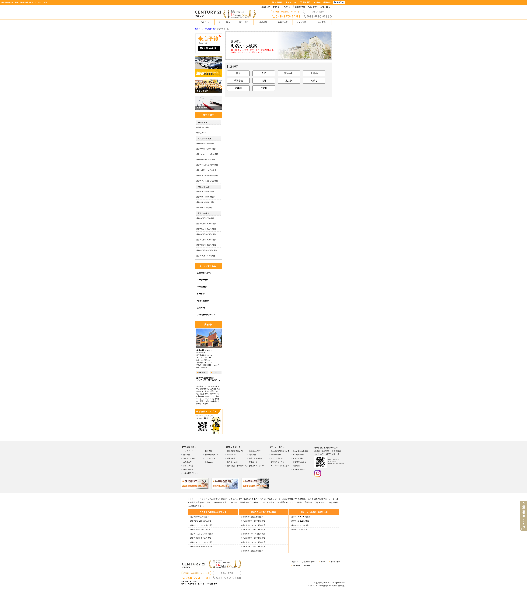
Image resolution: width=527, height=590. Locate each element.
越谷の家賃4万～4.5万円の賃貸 (253, 529)
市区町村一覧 (210, 29)
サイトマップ (210, 458)
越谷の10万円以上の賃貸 (205, 256)
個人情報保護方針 (211, 455)
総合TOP (295, 562)
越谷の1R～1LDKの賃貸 (205, 192)
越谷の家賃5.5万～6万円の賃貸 (253, 542)
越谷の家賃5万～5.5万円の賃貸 (253, 538)
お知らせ (201, 307)
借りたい (205, 22)
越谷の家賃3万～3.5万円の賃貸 (253, 521)
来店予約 (340, 2)
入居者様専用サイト (206, 314)
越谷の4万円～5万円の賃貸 (206, 224)
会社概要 (322, 22)
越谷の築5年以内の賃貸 (205, 143)
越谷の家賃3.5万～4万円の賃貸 (253, 525)
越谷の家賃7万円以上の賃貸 (252, 551)
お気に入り (292, 2)
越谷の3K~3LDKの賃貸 (300, 525)
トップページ (188, 451)
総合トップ (266, 7)
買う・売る (244, 22)
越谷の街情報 (300, 7)
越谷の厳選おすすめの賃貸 (206, 170)
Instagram (209, 462)
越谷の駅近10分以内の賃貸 (206, 149)
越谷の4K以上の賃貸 (204, 208)
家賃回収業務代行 (299, 469)
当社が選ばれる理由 (300, 451)
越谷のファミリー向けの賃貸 (207, 175)
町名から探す (232, 458)
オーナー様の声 (277, 458)
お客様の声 (283, 22)
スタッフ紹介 (302, 22)
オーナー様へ (224, 22)
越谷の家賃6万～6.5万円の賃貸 (253, 546)
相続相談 (263, 22)
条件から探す (232, 455)
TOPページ (199, 29)
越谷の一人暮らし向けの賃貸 (207, 165)
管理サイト (277, 7)
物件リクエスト (202, 133)
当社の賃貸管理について (280, 451)
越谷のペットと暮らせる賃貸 (207, 181)
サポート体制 (298, 458)
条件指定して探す (203, 127)
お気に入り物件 (255, 451)
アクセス (215, 372)
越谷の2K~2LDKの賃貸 (300, 521)
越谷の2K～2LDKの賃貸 (205, 197)
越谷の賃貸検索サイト (235, 451)
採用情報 (208, 451)
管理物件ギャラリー (278, 462)
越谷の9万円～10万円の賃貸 (206, 250)
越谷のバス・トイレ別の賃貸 (207, 154)
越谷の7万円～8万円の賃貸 (206, 240)
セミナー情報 (276, 455)
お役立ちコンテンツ (256, 466)
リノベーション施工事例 (280, 466)
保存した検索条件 (255, 458)
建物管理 (296, 466)
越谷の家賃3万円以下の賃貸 (252, 517)
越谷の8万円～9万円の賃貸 (206, 245)
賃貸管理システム (299, 462)
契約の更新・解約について (237, 466)
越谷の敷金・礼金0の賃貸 (205, 159)
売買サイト (288, 7)
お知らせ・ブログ (189, 458)
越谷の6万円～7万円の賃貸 (206, 234)
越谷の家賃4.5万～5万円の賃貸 (253, 534)
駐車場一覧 (253, 462)
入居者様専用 (313, 7)
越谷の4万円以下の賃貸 (205, 218)
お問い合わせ (325, 7)
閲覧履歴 (252, 455)
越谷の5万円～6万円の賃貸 (206, 229)
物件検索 (278, 2)
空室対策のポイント (300, 455)
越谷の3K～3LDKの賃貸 (205, 202)
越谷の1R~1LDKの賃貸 (300, 517)
